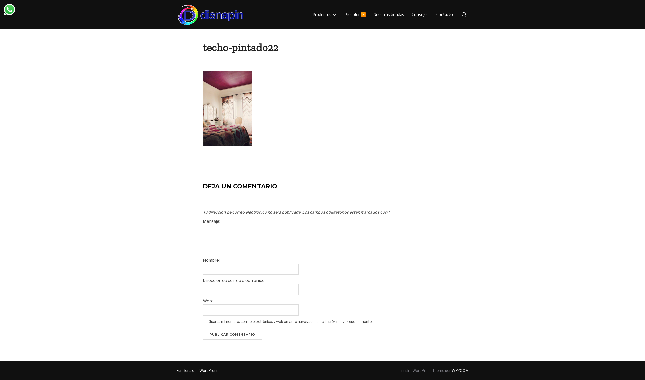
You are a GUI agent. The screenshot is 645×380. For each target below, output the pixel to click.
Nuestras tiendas (388, 15)
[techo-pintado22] (227, 108)
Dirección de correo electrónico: (234, 281)
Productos (322, 15)
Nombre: (211, 260)
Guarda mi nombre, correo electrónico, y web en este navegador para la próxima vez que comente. (291, 321)
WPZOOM (460, 370)
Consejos (420, 15)
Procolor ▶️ (355, 15)
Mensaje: (211, 221)
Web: (208, 301)
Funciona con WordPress (197, 370)
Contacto (444, 15)
